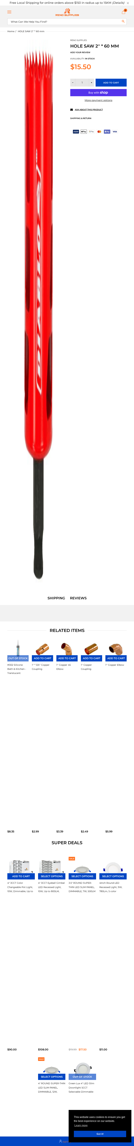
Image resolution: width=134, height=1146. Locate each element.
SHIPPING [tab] (56, 598)
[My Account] (67, 1141)
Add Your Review (80, 52)
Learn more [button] (81, 1125)
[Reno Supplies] (67, 12)
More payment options (98, 100)
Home (11, 31)
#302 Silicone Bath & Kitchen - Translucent (16, 669)
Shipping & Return (80, 118)
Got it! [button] (100, 1134)
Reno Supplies (78, 40)
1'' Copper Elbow (114, 664)
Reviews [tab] (78, 598)
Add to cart (111, 82)
